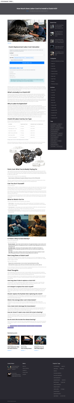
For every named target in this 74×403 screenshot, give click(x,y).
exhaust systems (57, 386)
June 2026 (53, 95)
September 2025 (54, 117)
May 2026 (53, 97)
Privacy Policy (25, 372)
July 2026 (53, 92)
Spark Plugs (53, 78)
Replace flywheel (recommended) (17, 60)
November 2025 (54, 112)
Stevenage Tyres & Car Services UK (8, 1)
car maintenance (54, 124)
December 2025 (54, 110)
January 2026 (53, 107)
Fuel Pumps (53, 68)
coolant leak (59, 135)
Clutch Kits (53, 66)
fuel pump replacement (55, 129)
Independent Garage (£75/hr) (19, 57)
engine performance (54, 144)
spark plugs (53, 125)
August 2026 (53, 90)
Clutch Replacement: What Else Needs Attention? (13, 347)
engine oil (60, 124)
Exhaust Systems (54, 71)
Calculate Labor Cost (27, 62)
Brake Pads (53, 76)
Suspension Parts (54, 73)
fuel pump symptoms (59, 127)
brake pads (59, 125)
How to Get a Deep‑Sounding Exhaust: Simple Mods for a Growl (26, 347)
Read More (9, 350)
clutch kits (60, 133)
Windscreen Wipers (54, 83)
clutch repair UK (10, 327)
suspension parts (54, 133)
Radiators (53, 81)
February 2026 (53, 105)
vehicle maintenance (54, 137)
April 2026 (53, 100)
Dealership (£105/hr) (29, 57)
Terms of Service (26, 368)
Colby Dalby (9, 43)
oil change (59, 140)
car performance (54, 142)
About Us (24, 366)
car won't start (59, 146)
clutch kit (52, 127)
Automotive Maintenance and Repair (57, 61)
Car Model (12, 53)
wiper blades (53, 146)
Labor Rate (11, 57)
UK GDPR (24, 374)
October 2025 (53, 115)
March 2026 (53, 102)
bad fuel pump (53, 135)
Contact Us (24, 370)
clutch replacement (54, 131)
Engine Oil (53, 63)
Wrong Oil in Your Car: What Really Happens (39, 347)
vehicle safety (53, 140)
